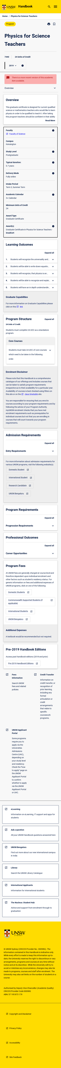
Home (5, 16)
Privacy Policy (15, 1028)
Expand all (49, 253)
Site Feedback (15, 1057)
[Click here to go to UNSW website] (9, 8)
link (21, 307)
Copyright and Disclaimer (20, 1014)
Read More (50, 120)
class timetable (31, 394)
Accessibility (14, 1043)
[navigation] (18, 470)
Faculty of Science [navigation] (17, 134)
